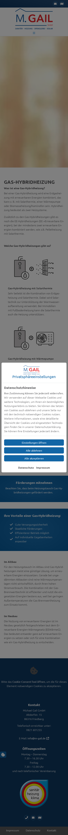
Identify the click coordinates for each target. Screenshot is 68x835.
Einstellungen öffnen (34, 442)
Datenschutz (26, 467)
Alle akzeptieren (34, 458)
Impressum (43, 467)
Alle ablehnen (34, 450)
